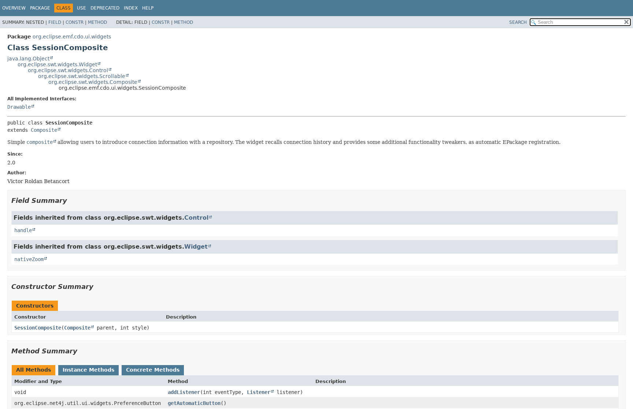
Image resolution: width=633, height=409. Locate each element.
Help (147, 8)
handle (23, 230)
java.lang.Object (28, 59)
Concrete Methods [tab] (152, 370)
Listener (258, 392)
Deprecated (104, 8)
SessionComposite (37, 328)
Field (54, 22)
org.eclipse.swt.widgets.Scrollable (81, 76)
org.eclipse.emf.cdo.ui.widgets (72, 37)
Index (131, 8)
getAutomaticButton (194, 403)
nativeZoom (29, 259)
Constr (75, 22)
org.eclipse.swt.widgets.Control (68, 70)
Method (97, 22)
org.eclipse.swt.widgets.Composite (92, 82)
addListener (184, 392)
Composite (44, 130)
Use (81, 8)
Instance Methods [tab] (88, 370)
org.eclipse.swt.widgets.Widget (57, 64)
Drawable (19, 107)
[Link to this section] (72, 200)
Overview (14, 8)
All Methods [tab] (33, 370)
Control (196, 217)
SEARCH (518, 22)
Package (40, 8)
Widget (196, 246)
